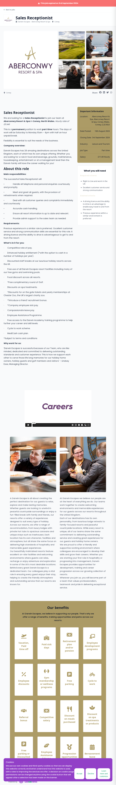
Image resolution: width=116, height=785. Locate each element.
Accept (79, 774)
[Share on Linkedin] (104, 92)
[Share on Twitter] (107, 92)
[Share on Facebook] (100, 92)
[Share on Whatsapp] (111, 92)
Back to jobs (10, 10)
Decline (91, 774)
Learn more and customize (104, 773)
